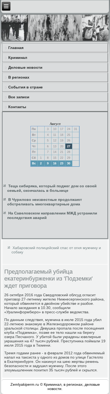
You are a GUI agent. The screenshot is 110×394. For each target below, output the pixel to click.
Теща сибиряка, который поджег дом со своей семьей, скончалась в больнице (52, 188)
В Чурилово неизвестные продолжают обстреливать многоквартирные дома (44, 201)
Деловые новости (25, 67)
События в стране (25, 87)
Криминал (17, 57)
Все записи (18, 97)
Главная (15, 48)
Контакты (17, 107)
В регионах (18, 77)
